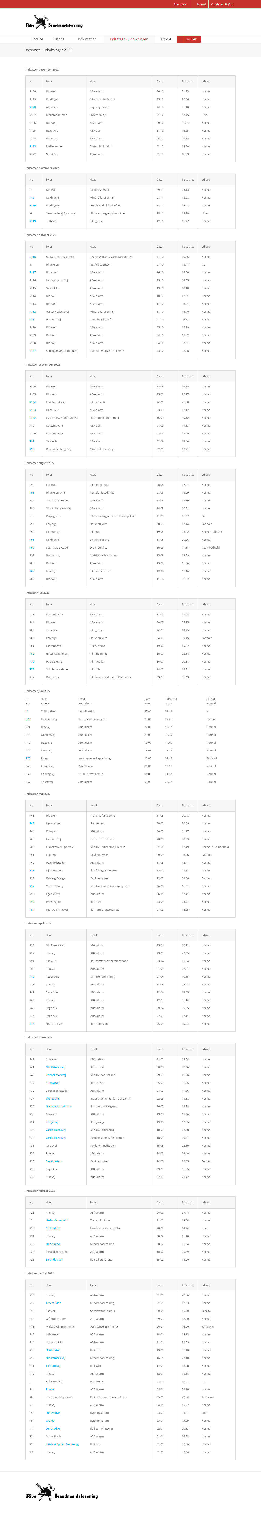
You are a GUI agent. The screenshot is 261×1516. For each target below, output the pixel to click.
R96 (31, 492)
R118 (32, 256)
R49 (31, 976)
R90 (31, 547)
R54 (31, 909)
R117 (32, 272)
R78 (31, 669)
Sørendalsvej (54, 1259)
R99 (31, 441)
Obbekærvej (53, 1244)
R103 (32, 410)
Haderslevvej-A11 (57, 1220)
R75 (28, 719)
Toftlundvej (53, 1366)
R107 (32, 351)
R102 (32, 418)
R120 (32, 205)
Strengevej (52, 1083)
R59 (31, 870)
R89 (31, 661)
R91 (31, 539)
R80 (31, 653)
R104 (32, 402)
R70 (28, 758)
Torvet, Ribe (53, 1303)
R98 (31, 449)
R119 (32, 221)
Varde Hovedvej (56, 1130)
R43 (31, 1023)
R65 (31, 823)
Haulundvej (53, 1350)
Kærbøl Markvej (56, 1075)
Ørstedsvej (53, 1098)
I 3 (27, 711)
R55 (31, 902)
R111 (32, 319)
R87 (31, 571)
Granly (50, 1420)
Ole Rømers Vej (55, 1067)
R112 (32, 311)
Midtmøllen (53, 1228)
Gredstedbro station (59, 1106)
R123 (32, 146)
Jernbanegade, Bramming (62, 1444)
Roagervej (52, 1122)
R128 (32, 107)
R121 (32, 197)
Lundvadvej (53, 1413)
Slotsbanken (54, 1161)
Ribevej (50, 1389)
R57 (31, 886)
